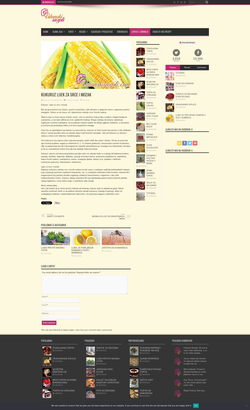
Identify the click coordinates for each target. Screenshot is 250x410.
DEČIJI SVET (146, 380)
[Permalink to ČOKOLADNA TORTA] (140, 55)
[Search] (207, 2)
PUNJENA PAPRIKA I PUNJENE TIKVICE (150, 349)
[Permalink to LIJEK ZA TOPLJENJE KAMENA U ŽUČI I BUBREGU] (85, 244)
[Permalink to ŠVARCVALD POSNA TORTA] (134, 376)
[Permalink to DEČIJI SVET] (134, 387)
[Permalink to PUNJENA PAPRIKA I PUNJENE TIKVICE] (134, 355)
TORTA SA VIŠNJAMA (64, 390)
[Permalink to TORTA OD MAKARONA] (134, 397)
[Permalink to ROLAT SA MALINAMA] (140, 189)
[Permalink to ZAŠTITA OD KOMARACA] (116, 244)
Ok (196, 406)
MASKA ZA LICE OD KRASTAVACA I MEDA (108, 216)
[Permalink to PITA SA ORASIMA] (90, 397)
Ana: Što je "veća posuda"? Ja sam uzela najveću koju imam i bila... (195, 382)
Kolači (82, 31)
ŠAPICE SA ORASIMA (107, 348)
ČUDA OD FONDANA (185, 83)
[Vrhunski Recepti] (53, 20)
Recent (187, 67)
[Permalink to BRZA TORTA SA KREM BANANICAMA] (140, 76)
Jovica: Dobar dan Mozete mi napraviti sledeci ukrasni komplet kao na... (195, 361)
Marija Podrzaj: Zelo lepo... (195, 391)
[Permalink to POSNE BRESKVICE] (140, 141)
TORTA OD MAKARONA (146, 391)
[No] (246, 405)
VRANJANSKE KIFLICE (186, 104)
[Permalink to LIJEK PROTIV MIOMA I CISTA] (55, 244)
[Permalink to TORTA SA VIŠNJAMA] (140, 99)
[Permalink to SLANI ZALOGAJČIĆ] (140, 152)
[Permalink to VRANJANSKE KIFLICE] (140, 66)
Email (44, 305)
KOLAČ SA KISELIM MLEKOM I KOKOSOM (107, 381)
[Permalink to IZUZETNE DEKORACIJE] (140, 89)
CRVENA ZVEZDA (64, 2)
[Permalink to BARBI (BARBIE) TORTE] (140, 177)
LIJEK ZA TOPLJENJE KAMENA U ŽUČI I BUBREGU (82, 250)
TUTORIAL (151, 193)
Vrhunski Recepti (56, 100)
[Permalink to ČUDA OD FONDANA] (170, 90)
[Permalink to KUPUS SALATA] (140, 110)
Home (45, 31)
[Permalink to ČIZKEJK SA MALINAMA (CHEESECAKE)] (170, 101)
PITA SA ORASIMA (105, 390)
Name (44, 297)
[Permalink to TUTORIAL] (140, 200)
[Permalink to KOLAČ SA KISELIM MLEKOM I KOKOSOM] (90, 387)
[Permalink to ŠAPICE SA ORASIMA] (90, 355)
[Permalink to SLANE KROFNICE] (134, 365)
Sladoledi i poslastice (102, 31)
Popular (173, 67)
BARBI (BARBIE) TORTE (150, 173)
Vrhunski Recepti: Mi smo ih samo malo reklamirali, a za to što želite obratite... (195, 350)
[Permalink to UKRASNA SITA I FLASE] (140, 120)
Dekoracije (122, 31)
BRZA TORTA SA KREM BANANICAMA (152, 72)
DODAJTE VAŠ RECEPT (162, 31)
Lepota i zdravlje (140, 31)
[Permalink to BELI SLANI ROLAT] (140, 131)
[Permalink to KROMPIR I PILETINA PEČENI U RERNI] (140, 162)
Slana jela (57, 31)
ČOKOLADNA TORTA (63, 348)
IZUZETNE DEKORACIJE (60, 370)
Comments (201, 67)
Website (45, 313)
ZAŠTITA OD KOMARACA (114, 247)
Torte (71, 31)
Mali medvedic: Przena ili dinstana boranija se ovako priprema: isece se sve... (195, 372)
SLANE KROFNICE (149, 358)
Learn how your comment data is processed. (93, 330)
